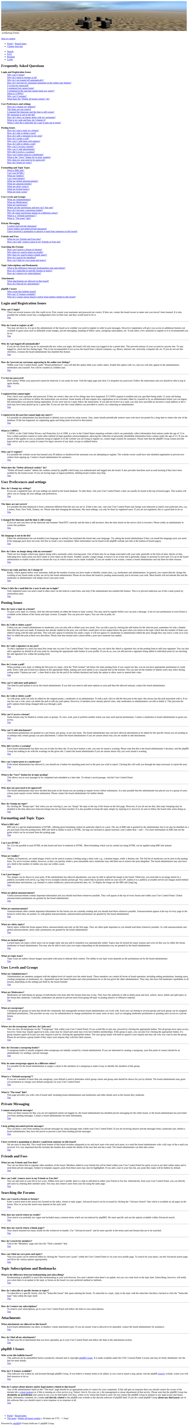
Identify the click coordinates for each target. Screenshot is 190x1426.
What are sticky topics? (18, 186)
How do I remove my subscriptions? (24, 273)
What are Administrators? (19, 199)
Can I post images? (16, 178)
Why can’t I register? (17, 96)
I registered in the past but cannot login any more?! (30, 91)
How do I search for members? (21, 257)
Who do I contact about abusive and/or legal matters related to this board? (41, 297)
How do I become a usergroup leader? (25, 210)
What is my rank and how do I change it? (26, 120)
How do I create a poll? (18, 138)
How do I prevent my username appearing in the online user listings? (39, 83)
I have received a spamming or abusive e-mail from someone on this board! (42, 231)
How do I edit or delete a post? (21, 133)
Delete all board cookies (29, 1418)
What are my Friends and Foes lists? (24, 239)
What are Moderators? (17, 202)
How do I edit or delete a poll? (21, 144)
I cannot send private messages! (22, 226)
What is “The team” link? (19, 218)
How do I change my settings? (21, 106)
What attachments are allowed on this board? (28, 281)
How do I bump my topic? (19, 162)
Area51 (161, 1373)
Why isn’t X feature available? (21, 294)
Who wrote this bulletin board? (21, 291)
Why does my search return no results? (25, 252)
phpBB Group (86, 1358)
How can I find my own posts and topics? (26, 260)
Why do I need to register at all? (22, 77)
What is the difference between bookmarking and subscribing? (36, 268)
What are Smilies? (15, 175)
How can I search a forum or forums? (24, 249)
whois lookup (26, 1392)
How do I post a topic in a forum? (23, 130)
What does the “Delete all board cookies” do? (28, 99)
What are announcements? (19, 183)
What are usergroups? (17, 205)
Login (10, 59)
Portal (10, 43)
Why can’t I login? (16, 75)
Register (11, 57)
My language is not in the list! (21, 114)
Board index (21, 43)
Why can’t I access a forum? (20, 146)
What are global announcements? (22, 181)
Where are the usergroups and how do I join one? (30, 207)
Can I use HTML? (15, 173)
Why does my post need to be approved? (26, 160)
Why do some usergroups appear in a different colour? (32, 213)
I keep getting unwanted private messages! (27, 228)
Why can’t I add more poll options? (23, 141)
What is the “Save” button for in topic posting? (29, 157)
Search (10, 51)
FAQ (9, 54)
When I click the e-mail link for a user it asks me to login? (34, 122)
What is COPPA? (15, 93)
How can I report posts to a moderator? (25, 154)
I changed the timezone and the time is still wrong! (30, 112)
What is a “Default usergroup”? (22, 215)
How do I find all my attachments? (23, 283)
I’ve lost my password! (17, 85)
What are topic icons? (17, 192)
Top (9, 317)
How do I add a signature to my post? (24, 136)
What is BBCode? (15, 170)
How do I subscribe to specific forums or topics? (29, 270)
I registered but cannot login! (20, 88)
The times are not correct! (19, 109)
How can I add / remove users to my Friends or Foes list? (34, 242)
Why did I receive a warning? (21, 152)
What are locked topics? (18, 189)
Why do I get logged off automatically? (25, 80)
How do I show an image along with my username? (31, 117)
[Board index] (94, 30)
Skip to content (8, 38)
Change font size (15, 46)
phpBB (16, 1423)
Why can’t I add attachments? (21, 149)
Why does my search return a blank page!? (27, 255)
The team (11, 1418)
